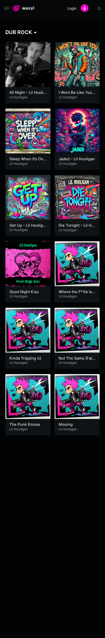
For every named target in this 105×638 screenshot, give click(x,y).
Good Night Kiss (24, 291)
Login (71, 8)
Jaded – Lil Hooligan (77, 158)
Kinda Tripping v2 (25, 358)
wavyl (28, 8)
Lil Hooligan (18, 97)
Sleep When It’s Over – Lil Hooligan (27, 161)
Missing (66, 424)
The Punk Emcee (24, 424)
